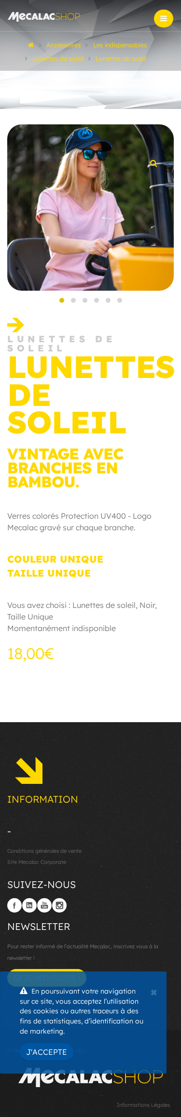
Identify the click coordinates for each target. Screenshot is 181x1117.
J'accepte (46, 1052)
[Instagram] (59, 905)
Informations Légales (143, 1105)
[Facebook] (14, 905)
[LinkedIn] (29, 905)
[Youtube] (44, 905)
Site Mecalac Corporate (36, 862)
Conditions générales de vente (44, 851)
